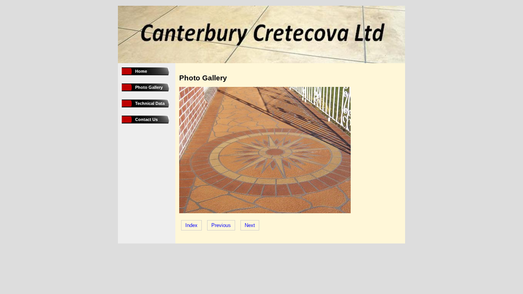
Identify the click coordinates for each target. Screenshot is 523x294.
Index (191, 225)
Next (250, 225)
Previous (221, 225)
